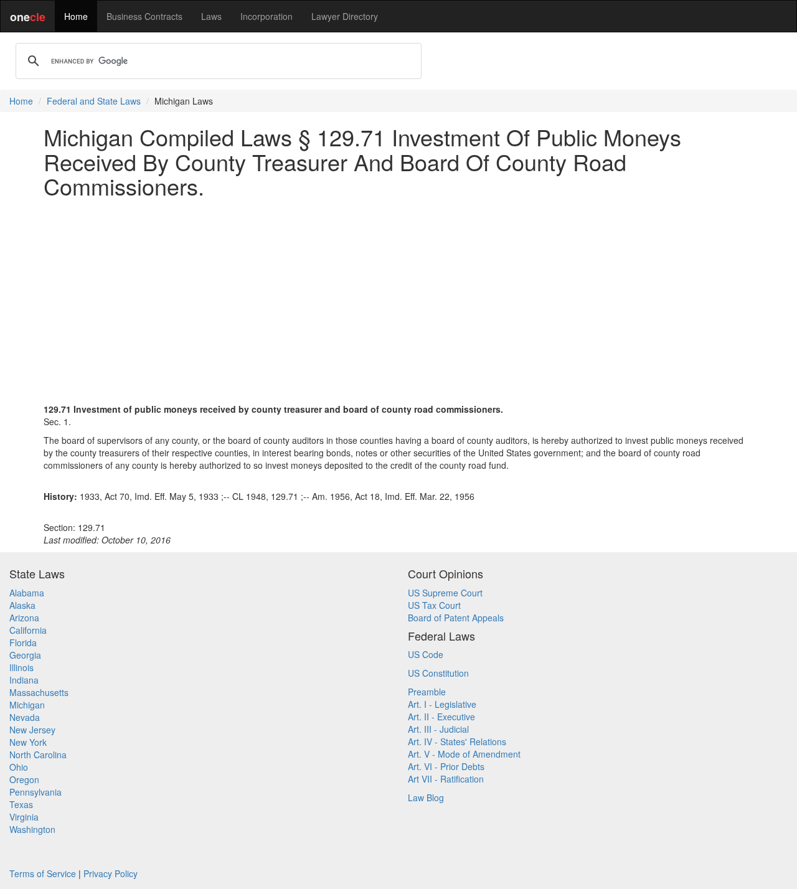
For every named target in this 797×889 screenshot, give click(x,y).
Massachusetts (38, 692)
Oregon (24, 779)
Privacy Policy (110, 873)
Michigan (27, 704)
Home (76, 16)
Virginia (24, 817)
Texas (21, 804)
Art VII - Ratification (446, 779)
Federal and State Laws (94, 101)
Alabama (26, 592)
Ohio (18, 767)
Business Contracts (144, 16)
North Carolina (38, 754)
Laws (211, 16)
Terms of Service (42, 873)
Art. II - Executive (441, 716)
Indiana (24, 680)
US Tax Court (434, 605)
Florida (23, 642)
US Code (425, 654)
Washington (32, 829)
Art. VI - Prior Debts (446, 766)
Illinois (21, 667)
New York (28, 742)
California (28, 630)
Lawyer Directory (344, 16)
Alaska (22, 605)
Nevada (24, 717)
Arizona (24, 617)
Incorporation (266, 16)
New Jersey (32, 729)
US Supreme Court (445, 592)
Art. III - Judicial (438, 729)
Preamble (427, 691)
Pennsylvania (35, 792)
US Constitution (438, 673)
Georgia (25, 655)
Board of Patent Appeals (456, 617)
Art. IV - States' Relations (457, 741)
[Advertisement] (398, 294)
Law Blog (426, 797)
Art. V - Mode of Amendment (464, 754)
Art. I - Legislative (442, 704)
